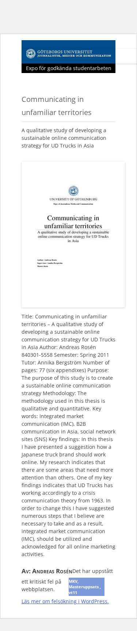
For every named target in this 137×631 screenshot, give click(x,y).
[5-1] (73, 305)
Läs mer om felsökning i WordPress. (65, 601)
